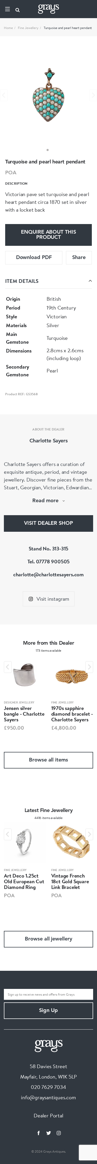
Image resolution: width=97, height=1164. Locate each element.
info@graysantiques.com (48, 1097)
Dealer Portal (48, 1115)
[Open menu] (7, 9)
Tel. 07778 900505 (48, 561)
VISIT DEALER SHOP (48, 523)
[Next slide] (93, 95)
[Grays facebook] (38, 1133)
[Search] (17, 9)
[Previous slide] (4, 95)
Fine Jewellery (28, 27)
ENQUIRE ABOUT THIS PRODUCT (48, 235)
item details (22, 280)
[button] (48, 150)
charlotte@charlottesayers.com (48, 574)
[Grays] (49, 1045)
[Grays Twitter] (49, 1133)
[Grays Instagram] (59, 1133)
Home (8, 27)
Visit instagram (52, 598)
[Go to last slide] (8, 667)
